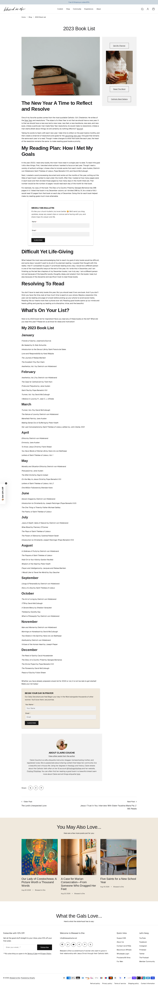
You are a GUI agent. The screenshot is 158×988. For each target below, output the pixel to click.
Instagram (143, 946)
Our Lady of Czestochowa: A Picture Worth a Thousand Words (39, 882)
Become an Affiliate (124, 950)
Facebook (143, 942)
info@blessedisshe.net (68, 938)
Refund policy (95, 983)
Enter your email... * (13, 947)
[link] (30, 788)
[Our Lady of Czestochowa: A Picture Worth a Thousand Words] (40, 857)
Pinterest (142, 950)
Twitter (142, 954)
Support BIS (121, 938)
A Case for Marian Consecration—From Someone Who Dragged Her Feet (78, 884)
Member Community (147, 961)
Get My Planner (119, 46)
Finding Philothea (34, 771)
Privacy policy (107, 983)
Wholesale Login (123, 954)
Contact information (148, 983)
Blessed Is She (15, 978)
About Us (120, 942)
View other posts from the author (62, 756)
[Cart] (153, 9)
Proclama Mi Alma (123, 958)
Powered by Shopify (28, 978)
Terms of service (120, 983)
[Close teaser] (6, 483)
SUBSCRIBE (38, 240)
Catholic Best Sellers (119, 99)
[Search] (142, 9)
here (78, 774)
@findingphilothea (74, 768)
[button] (2, 494)
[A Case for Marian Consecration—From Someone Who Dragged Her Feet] (79, 857)
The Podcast (144, 958)
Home (24, 17)
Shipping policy (133, 983)
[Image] (119, 67)
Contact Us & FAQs (124, 946)
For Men (120, 961)
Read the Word (119, 89)
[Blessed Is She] (14, 9)
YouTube (142, 938)
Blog (30, 17)
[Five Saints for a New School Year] (118, 857)
